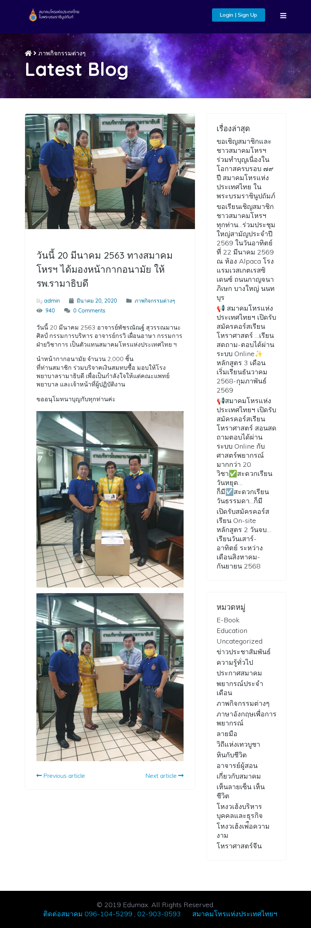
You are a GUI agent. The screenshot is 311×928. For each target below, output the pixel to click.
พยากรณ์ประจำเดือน (240, 688)
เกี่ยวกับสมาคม (239, 776)
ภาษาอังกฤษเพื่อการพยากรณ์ (246, 718)
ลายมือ (227, 733)
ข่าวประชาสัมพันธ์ (244, 651)
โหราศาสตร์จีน (239, 846)
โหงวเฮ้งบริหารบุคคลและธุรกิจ (240, 811)
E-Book (228, 620)
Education (232, 630)
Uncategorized (239, 641)
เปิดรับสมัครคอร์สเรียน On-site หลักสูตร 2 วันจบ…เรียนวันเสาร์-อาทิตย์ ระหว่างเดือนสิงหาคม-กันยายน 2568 (244, 538)
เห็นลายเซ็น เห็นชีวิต (241, 791)
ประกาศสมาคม (239, 673)
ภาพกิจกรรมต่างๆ (62, 53)
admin (52, 300)
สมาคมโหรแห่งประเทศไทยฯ (234, 913)
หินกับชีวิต (232, 755)
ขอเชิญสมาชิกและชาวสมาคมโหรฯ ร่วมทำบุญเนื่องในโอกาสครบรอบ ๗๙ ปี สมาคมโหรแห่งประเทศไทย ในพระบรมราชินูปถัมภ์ (246, 168)
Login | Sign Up (238, 14)
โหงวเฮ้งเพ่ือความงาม (243, 831)
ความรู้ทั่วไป (235, 662)
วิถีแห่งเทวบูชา (238, 744)
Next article (161, 775)
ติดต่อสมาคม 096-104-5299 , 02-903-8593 (112, 913)
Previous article (63, 775)
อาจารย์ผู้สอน (237, 765)
